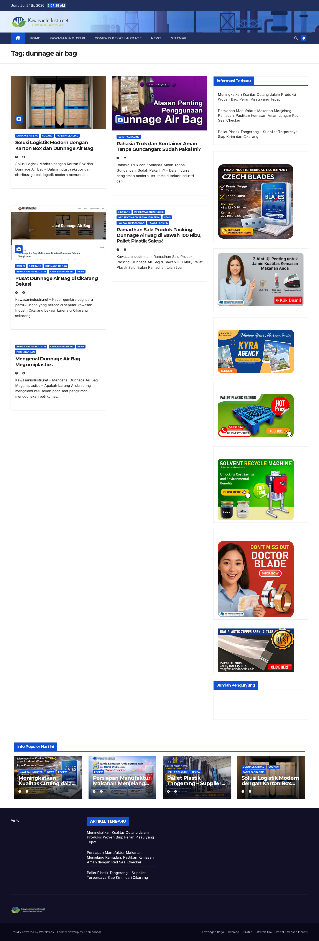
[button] (296, 38)
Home (35, 38)
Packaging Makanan (131, 222)
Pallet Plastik (158, 222)
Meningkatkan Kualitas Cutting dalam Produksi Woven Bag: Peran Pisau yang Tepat (120, 837)
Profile (247, 932)
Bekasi (20, 266)
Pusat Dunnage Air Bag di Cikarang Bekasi (56, 281)
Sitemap (179, 38)
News (156, 38)
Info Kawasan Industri (31, 271)
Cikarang (35, 266)
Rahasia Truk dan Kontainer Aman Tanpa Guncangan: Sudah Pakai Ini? (159, 146)
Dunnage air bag (27, 135)
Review (62, 772)
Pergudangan (25, 352)
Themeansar (92, 932)
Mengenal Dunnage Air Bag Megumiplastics (47, 361)
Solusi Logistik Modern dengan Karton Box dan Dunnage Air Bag (54, 145)
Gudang (47, 135)
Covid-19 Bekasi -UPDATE (118, 38)
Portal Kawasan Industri (292, 932)
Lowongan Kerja (213, 932)
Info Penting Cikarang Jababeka (139, 217)
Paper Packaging (67, 135)
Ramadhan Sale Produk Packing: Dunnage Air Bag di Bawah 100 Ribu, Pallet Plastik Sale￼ (159, 235)
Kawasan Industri (67, 38)
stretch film (264, 932)
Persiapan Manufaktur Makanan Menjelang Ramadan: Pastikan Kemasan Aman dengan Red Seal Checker (258, 115)
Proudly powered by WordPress (33, 932)
